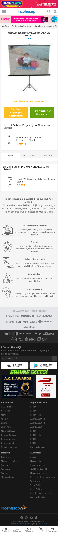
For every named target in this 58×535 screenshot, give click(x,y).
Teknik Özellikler (29, 155)
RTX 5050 (34, 406)
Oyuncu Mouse (8, 439)
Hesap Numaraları (38, 473)
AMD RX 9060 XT (37, 419)
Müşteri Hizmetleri (9, 461)
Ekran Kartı (6, 427)
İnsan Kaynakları (37, 465)
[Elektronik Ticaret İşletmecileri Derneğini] (30, 339)
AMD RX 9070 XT (37, 423)
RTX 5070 (34, 431)
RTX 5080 (34, 439)
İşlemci (4, 423)
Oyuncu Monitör (8, 443)
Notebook (5, 410)
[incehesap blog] (14, 495)
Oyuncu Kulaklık (8, 435)
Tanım (10, 155)
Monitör (4, 415)
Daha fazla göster (9, 447)
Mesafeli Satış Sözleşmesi (41, 493)
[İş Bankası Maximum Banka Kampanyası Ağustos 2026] (29, 19)
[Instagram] (26, 517)
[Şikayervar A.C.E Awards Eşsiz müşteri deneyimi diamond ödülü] (17, 386)
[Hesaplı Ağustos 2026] (29, 4)
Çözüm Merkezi (8, 457)
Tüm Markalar (36, 481)
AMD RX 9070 (36, 427)
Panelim (4, 465)
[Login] (4, 11)
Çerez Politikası (37, 489)
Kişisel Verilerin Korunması (42, 477)
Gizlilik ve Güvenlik (38, 469)
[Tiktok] (36, 517)
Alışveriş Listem (8, 477)
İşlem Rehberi (36, 485)
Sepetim (4, 473)
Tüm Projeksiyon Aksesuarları (42, 112)
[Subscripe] (54, 358)
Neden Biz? (47, 155)
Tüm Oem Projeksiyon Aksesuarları (16, 112)
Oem (29, 38)
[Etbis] (46, 386)
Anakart (4, 419)
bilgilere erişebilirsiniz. (44, 296)
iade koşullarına (32, 266)
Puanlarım (5, 469)
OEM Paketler (7, 406)
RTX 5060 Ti (35, 415)
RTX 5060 (34, 410)
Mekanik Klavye (8, 431)
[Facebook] (21, 517)
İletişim (33, 457)
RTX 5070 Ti (35, 435)
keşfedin (34, 235)
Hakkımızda (35, 461)
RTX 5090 (34, 443)
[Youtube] (31, 517)
